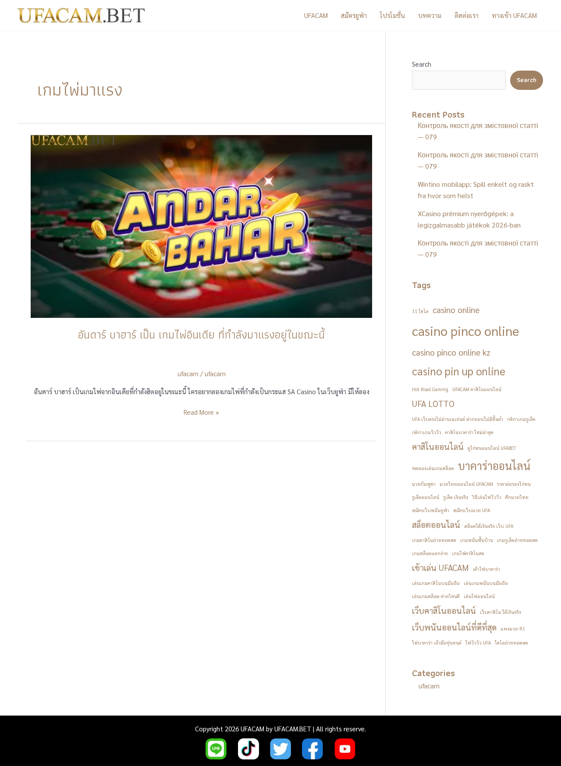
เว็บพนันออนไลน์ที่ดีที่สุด (454, 627)
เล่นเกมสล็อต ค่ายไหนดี (436, 596)
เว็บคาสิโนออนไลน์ (444, 610)
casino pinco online (465, 330)
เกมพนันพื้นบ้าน (476, 540)
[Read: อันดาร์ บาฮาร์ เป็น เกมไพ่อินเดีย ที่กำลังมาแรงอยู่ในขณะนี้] (201, 225)
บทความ (429, 15)
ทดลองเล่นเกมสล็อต (433, 468)
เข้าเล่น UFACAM (440, 567)
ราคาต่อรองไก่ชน (514, 484)
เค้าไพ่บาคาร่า (486, 569)
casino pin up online (458, 371)
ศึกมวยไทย (517, 497)
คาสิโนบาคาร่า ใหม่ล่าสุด (469, 432)
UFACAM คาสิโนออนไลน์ (476, 389)
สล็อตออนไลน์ (436, 524)
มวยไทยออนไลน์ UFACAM (466, 484)
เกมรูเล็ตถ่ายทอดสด (517, 540)
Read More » (201, 412)
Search (421, 64)
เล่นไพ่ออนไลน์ (479, 596)
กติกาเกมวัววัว (426, 432)
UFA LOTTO (433, 403)
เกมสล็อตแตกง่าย (430, 553)
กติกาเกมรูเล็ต (521, 419)
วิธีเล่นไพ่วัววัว (486, 497)
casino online (456, 309)
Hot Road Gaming (430, 389)
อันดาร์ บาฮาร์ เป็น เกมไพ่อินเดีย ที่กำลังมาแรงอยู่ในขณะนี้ (201, 334)
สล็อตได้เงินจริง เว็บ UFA (488, 526)
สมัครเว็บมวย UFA (471, 510)
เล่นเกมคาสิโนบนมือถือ (436, 583)
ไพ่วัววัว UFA (478, 642)
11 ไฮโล (420, 311)
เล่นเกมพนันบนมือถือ (486, 583)
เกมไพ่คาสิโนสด (468, 553)
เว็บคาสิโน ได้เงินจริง (500, 612)
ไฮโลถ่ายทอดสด (511, 642)
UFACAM (316, 15)
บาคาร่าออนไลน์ (494, 466)
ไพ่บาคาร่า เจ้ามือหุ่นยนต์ (437, 642)
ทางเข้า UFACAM (514, 15)
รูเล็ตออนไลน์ (425, 497)
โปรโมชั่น (392, 15)
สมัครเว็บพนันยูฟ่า (430, 510)
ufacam (215, 373)
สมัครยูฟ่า (354, 15)
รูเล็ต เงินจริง (455, 497)
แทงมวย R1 (513, 628)
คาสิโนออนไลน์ (438, 446)
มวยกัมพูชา (424, 484)
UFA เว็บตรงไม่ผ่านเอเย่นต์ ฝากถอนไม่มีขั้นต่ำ (457, 419)
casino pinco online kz (451, 352)
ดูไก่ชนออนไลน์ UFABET (492, 448)
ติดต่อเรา (466, 15)
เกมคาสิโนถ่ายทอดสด (434, 540)
